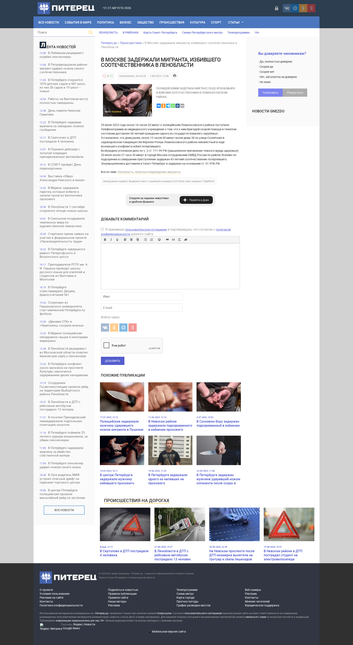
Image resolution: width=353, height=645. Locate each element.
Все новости (64, 510)
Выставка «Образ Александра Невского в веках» (62, 178)
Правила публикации (122, 594)
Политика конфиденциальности (61, 605)
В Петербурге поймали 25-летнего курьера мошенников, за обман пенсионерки (64, 436)
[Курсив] (111, 239)
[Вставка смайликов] (159, 239)
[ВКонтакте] (287, 8)
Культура (197, 22)
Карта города (185, 597)
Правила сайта (118, 597)
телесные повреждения (150, 172)
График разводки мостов (193, 605)
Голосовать (270, 92)
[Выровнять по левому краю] (125, 239)
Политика (105, 22)
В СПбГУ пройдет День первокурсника (60, 166)
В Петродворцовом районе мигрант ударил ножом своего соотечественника (63, 68)
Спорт (216, 22)
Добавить (112, 361)
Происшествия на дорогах (136, 500)
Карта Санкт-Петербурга (160, 32)
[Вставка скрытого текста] (186, 239)
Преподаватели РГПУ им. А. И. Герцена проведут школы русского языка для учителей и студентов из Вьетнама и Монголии (64, 271)
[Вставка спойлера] (179, 239)
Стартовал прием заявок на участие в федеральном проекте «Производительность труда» (64, 237)
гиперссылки (164, 613)
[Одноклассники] (303, 8)
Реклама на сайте (51, 597)
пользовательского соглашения (203, 613)
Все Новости (48, 22)
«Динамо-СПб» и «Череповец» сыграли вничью (62, 323)
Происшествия (171, 22)
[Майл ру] (295, 8)
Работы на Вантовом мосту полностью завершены (64, 101)
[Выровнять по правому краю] (137, 239)
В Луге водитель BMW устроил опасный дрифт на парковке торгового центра (60, 478)
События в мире (78, 22)
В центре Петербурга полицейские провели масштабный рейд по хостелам (62, 494)
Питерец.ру (109, 43)
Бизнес (126, 22)
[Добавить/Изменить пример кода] (173, 239)
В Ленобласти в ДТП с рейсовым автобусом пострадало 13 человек (60, 405)
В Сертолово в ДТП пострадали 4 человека (58, 139)
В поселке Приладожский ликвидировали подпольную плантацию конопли (63, 421)
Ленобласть (125, 172)
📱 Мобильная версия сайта (167, 631)
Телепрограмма (239, 32)
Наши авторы (117, 601)
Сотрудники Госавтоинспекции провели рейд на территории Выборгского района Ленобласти (64, 388)
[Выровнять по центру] (131, 239)
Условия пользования (54, 594)
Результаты (295, 92)
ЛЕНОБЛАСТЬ (108, 32)
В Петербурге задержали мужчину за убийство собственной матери (61, 451)
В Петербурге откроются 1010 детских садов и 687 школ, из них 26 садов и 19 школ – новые (62, 85)
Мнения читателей (257, 601)
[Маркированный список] (145, 239)
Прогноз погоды (187, 601)
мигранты (174, 172)
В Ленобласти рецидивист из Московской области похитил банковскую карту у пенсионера (64, 352)
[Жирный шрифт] (105, 239)
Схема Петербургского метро (202, 32)
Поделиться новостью (123, 590)
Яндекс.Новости (84, 624)
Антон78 (141, 75)
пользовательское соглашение (146, 229)
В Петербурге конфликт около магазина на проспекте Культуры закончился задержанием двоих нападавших (64, 369)
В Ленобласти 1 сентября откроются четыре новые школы (64, 209)
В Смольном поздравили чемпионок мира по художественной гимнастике (62, 222)
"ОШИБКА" (209, 181)
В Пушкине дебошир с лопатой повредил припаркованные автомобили (62, 153)
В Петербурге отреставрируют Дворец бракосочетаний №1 (57, 291)
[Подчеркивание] (117, 239)
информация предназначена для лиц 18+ (80, 620)
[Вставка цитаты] (167, 239)
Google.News (71, 628)
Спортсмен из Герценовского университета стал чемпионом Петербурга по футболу (62, 308)
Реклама (114, 605)
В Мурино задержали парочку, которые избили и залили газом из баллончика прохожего (61, 193)
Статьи (234, 22)
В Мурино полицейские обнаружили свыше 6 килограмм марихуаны (64, 337)
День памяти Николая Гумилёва (60, 112)
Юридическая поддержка (262, 605)
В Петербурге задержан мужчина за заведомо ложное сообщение (62, 126)
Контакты (46, 601)
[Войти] (277, 8)
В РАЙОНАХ (131, 32)
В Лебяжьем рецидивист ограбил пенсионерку (62, 55)
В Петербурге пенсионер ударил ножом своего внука (61, 465)
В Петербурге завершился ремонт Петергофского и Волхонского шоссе (62, 253)
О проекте (46, 590)
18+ (257, 32)
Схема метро (185, 594)
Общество (145, 22)
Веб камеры (253, 590)
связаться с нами (256, 616)
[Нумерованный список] (152, 239)
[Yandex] (311, 8)
